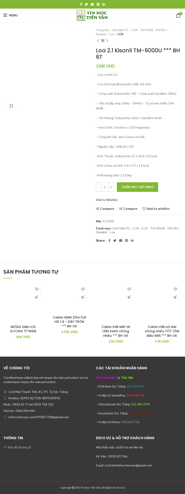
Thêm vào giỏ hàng (137, 187)
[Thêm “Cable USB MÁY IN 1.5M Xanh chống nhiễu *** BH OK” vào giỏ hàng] (129, 297)
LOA (120, 34)
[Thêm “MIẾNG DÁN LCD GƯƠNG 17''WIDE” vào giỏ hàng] (37, 297)
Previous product (98, 40)
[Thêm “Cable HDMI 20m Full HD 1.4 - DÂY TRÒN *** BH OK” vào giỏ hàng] (83, 297)
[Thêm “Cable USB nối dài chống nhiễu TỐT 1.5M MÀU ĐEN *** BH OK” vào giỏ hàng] (175, 297)
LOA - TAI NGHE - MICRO (149, 30)
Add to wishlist (158, 208)
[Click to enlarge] (11, 105)
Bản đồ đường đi (19, 447)
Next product (107, 40)
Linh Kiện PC (120, 30)
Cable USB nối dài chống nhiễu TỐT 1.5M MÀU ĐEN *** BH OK (162, 331)
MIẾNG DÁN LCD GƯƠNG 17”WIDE (23, 329)
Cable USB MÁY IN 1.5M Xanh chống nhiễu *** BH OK (116, 331)
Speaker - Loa (105, 34)
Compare (107, 208)
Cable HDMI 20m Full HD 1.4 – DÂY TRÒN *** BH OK (69, 321)
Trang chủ (102, 30)
